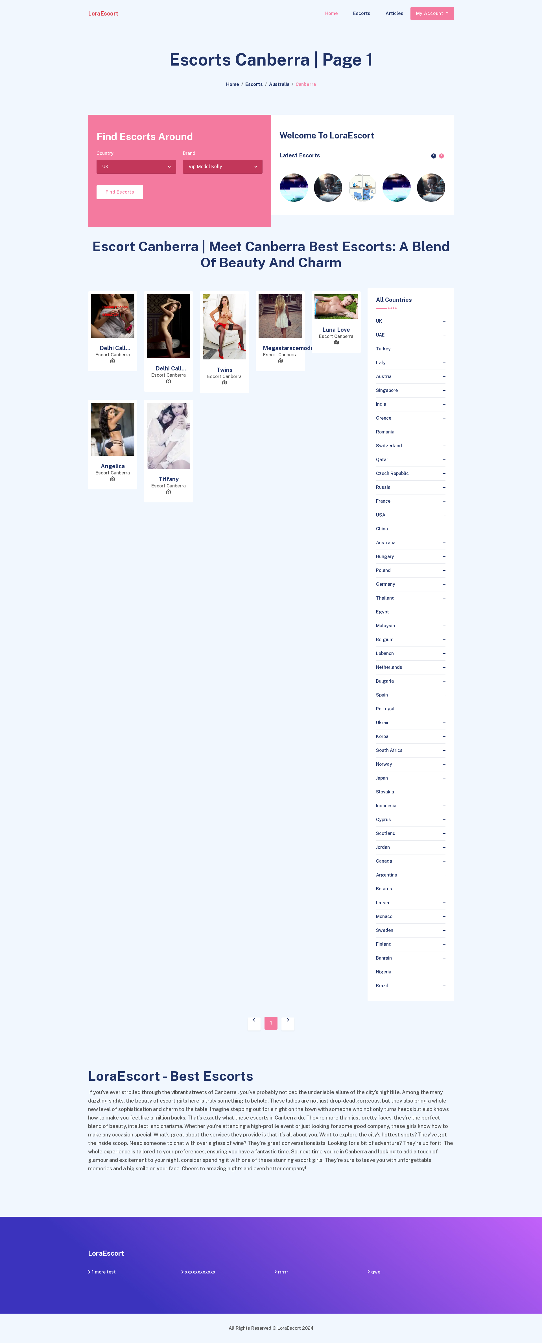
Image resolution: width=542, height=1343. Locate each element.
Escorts (361, 13)
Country (105, 153)
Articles (394, 13)
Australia (279, 84)
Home (331, 13)
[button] (433, 156)
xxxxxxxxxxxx (200, 1272)
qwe (375, 1272)
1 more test (104, 1272)
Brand (189, 153)
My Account (430, 13)
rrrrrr (283, 1272)
